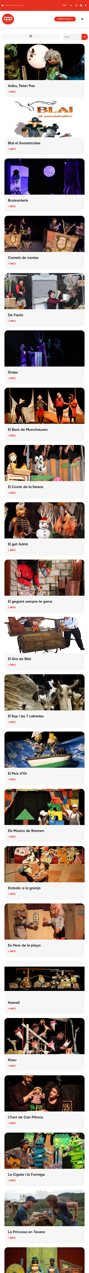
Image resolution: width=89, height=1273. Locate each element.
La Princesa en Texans (26, 1232)
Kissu (12, 1060)
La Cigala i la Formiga (26, 1175)
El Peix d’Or (17, 774)
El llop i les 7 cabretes (26, 716)
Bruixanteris (18, 200)
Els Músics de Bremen (26, 831)
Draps (13, 372)
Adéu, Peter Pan (21, 86)
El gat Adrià (18, 544)
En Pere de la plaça (24, 945)
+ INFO (12, 92)
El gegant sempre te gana (30, 602)
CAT (64, 5)
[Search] (85, 37)
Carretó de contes (23, 258)
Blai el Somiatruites (24, 143)
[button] (71, 5)
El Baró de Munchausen (28, 430)
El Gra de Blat (19, 659)
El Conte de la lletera (25, 487)
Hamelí (14, 1003)
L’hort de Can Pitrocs (25, 1117)
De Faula (15, 315)
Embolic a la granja (24, 888)
